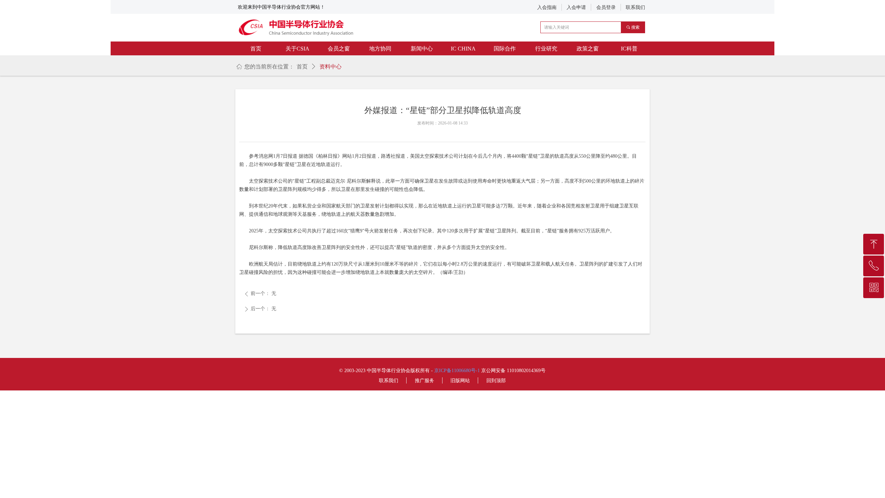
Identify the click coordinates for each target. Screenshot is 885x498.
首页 (302, 67)
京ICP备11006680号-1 (457, 370)
